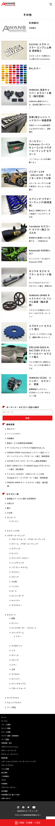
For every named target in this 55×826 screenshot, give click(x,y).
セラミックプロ (13, 530)
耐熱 (13, 618)
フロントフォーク (18, 688)
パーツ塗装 (5, 739)
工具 (13, 669)
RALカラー (11, 429)
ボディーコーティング (8, 750)
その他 (9, 513)
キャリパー (15, 600)
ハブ (13, 650)
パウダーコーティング (16, 535)
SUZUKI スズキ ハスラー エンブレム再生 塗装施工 (27, 461)
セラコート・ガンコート (9, 754)
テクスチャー (16, 605)
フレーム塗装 (5, 724)
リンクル (15, 586)
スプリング (15, 548)
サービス (4, 721)
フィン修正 (11, 707)
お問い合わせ (5, 798)
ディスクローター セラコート (23, 628)
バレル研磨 (5, 769)
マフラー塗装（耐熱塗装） (10, 736)
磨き (8, 508)
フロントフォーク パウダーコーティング (28, 539)
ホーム (3, 717)
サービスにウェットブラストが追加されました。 (26, 447)
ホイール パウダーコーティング (24, 544)
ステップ (15, 577)
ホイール (15, 655)
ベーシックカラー (14, 433)
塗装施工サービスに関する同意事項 (21, 498)
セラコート (11, 614)
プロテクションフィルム (9, 747)
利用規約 (4, 783)
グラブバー (15, 572)
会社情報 (4, 791)
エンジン (15, 521)
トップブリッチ (17, 562)
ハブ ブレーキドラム (19, 567)
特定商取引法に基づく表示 (10, 794)
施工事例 (4, 772)
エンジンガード (17, 595)
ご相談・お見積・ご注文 (29, 822)
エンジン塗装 (5, 728)
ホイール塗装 (5, 732)
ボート (14, 591)
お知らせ (10, 503)
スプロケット (16, 645)
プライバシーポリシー (9, 787)
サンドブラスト (13, 697)
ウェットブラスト (14, 702)
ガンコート (11, 517)
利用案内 (10, 438)
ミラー (18, 636)
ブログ (3, 780)
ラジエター (15, 674)
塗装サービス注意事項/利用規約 (20, 443)
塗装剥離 (4, 758)
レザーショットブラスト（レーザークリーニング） (19, 761)
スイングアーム (17, 632)
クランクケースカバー (20, 558)
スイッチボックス (18, 683)
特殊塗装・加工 (6, 743)
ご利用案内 (5, 776)
